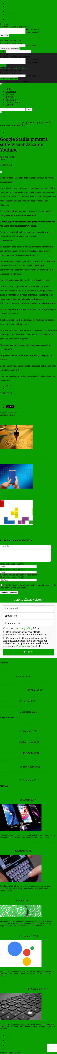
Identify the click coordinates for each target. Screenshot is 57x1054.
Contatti (10, 19)
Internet (10, 11)
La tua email (31, 45)
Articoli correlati (6, 420)
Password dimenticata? (10, 38)
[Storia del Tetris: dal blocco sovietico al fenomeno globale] (16, 524)
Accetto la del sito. (23, 628)
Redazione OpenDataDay (13, 690)
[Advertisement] (22, 117)
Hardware (5, 969)
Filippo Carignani (9, 701)
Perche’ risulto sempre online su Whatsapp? (27, 895)
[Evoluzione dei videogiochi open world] (16, 488)
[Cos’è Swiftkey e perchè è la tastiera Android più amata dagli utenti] (21, 881)
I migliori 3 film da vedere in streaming (24, 695)
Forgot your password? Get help (14, 68)
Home (8, 3)
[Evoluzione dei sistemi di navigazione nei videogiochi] (16, 448)
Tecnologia (11, 14)
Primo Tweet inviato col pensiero (20, 736)
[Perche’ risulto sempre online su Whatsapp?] (21, 916)
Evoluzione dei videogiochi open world (24, 495)
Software (10, 9)
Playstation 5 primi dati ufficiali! (32, 415)
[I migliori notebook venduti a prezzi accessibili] (21, 1019)
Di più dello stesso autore (23, 420)
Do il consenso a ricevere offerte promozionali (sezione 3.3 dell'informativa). (26, 633)
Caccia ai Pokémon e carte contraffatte (24, 747)
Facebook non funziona (29, 412)
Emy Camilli (6, 676)
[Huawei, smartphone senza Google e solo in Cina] (21, 830)
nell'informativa (21, 646)
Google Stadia (12, 388)
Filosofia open (13, 16)
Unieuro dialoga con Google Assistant (23, 930)
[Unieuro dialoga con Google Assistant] (21, 966)
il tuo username (32, 29)
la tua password (32, 32)
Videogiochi (10, 132)
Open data (11, 6)
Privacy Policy (24, 628)
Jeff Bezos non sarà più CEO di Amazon (24, 706)
